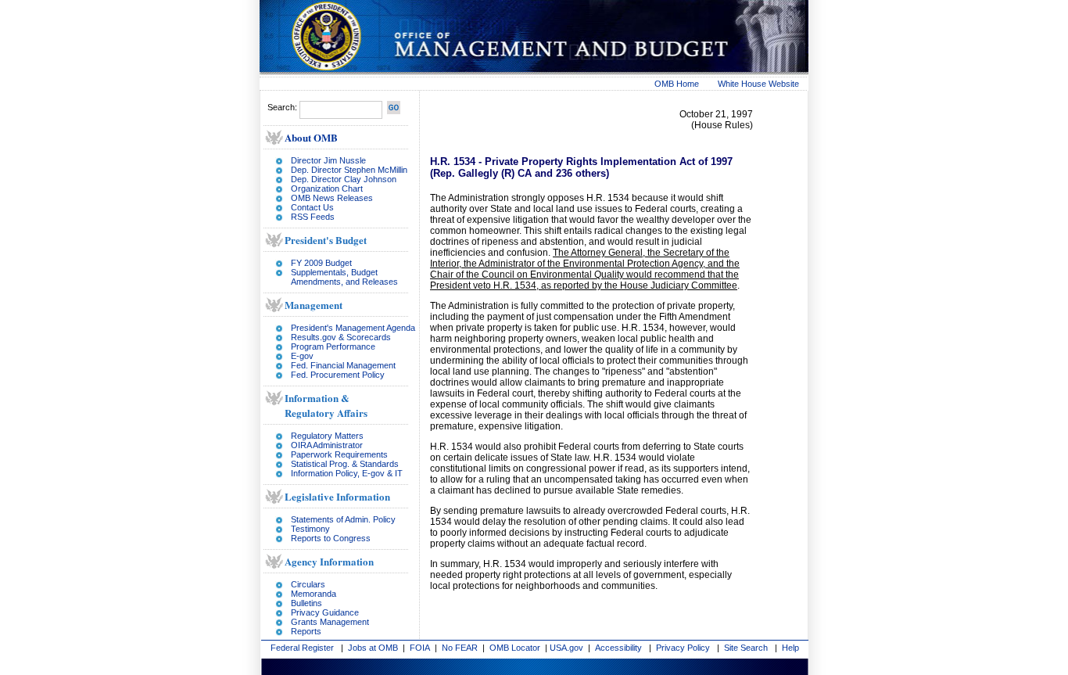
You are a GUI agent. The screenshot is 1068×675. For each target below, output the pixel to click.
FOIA (420, 647)
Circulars (308, 584)
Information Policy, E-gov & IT (347, 473)
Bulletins (306, 603)
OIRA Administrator (327, 445)
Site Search (746, 647)
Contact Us (312, 207)
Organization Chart (327, 188)
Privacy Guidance (325, 612)
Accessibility (618, 647)
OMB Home (676, 83)
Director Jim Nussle (328, 160)
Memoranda (313, 593)
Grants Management (330, 622)
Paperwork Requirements (339, 454)
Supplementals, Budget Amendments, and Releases (344, 276)
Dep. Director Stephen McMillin (349, 169)
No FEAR (460, 647)
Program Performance (333, 346)
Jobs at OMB (373, 647)
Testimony (310, 528)
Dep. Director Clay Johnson (343, 179)
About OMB (311, 137)
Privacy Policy (683, 647)
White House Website (758, 83)
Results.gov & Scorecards (341, 337)
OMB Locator (514, 647)
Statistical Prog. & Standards (345, 464)
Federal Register (302, 647)
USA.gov (566, 647)
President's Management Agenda (353, 327)
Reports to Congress (331, 538)
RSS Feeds (313, 216)
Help (790, 647)
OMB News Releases (332, 198)
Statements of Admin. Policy (343, 519)
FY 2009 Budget (321, 262)
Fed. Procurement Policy (338, 374)
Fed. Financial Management (343, 365)
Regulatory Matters (327, 435)
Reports (306, 631)
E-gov (302, 356)
